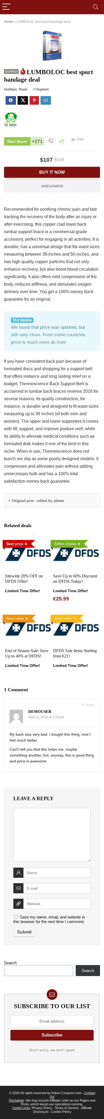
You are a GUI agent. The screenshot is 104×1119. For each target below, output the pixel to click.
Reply (89, 705)
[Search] (95, 7)
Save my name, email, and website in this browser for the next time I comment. (49, 919)
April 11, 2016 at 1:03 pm (46, 717)
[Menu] (6, 7)
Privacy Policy (42, 1108)
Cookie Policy (61, 1112)
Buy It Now (52, 172)
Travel (22, 89)
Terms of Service (67, 1108)
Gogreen (42, 89)
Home (8, 22)
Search (10, 963)
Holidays (10, 89)
